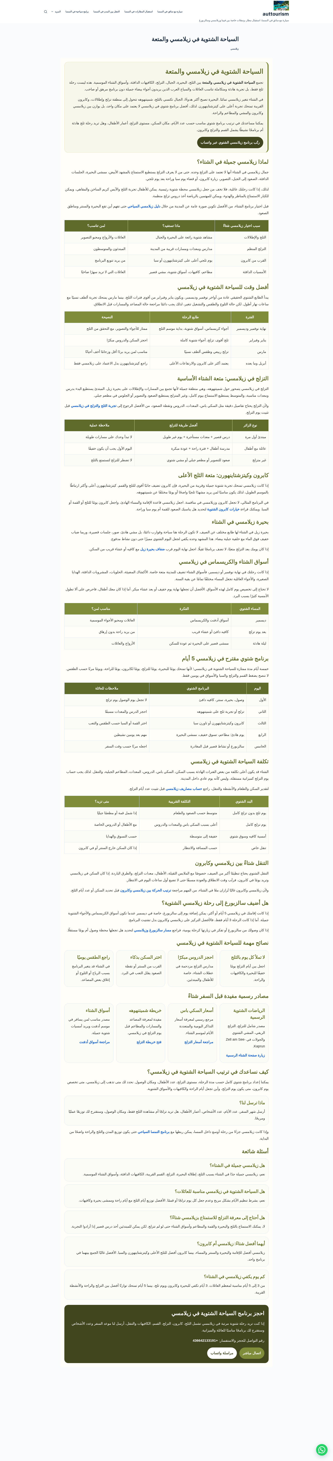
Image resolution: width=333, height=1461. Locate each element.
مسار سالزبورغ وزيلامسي (152, 930)
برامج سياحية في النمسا (77, 11)
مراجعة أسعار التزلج (198, 1042)
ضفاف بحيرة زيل (152, 549)
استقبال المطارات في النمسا (138, 11)
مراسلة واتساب (222, 1353)
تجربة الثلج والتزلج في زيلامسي (93, 406)
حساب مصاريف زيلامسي (184, 789)
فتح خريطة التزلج (149, 1042)
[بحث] (45, 11)
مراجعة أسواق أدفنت (94, 1042)
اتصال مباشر (252, 1353)
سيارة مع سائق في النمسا (169, 11)
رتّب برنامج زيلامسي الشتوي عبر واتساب (230, 142)
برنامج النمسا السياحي (154, 1132)
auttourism (276, 14)
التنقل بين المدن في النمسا (106, 11)
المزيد (58, 11)
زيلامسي (234, 48)
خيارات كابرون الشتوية (223, 509)
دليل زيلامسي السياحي (144, 206)
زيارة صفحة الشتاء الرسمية (245, 1055)
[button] (322, 1450)
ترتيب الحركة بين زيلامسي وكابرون (145, 890)
